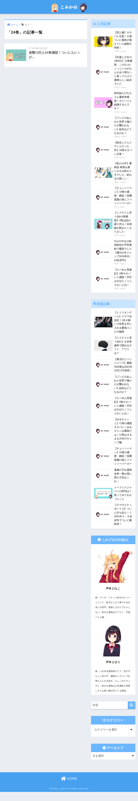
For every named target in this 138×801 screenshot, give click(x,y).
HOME (71, 778)
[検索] (131, 705)
